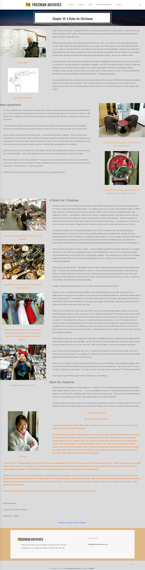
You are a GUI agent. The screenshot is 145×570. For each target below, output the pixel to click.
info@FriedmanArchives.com (97, 544)
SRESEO (92, 568)
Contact (118, 4)
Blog (90, 4)
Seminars (81, 4)
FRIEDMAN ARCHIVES (43, 4)
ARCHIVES (30, 539)
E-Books (70, 4)
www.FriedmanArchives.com (73, 568)
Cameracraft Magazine (104, 4)
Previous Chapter (65, 522)
